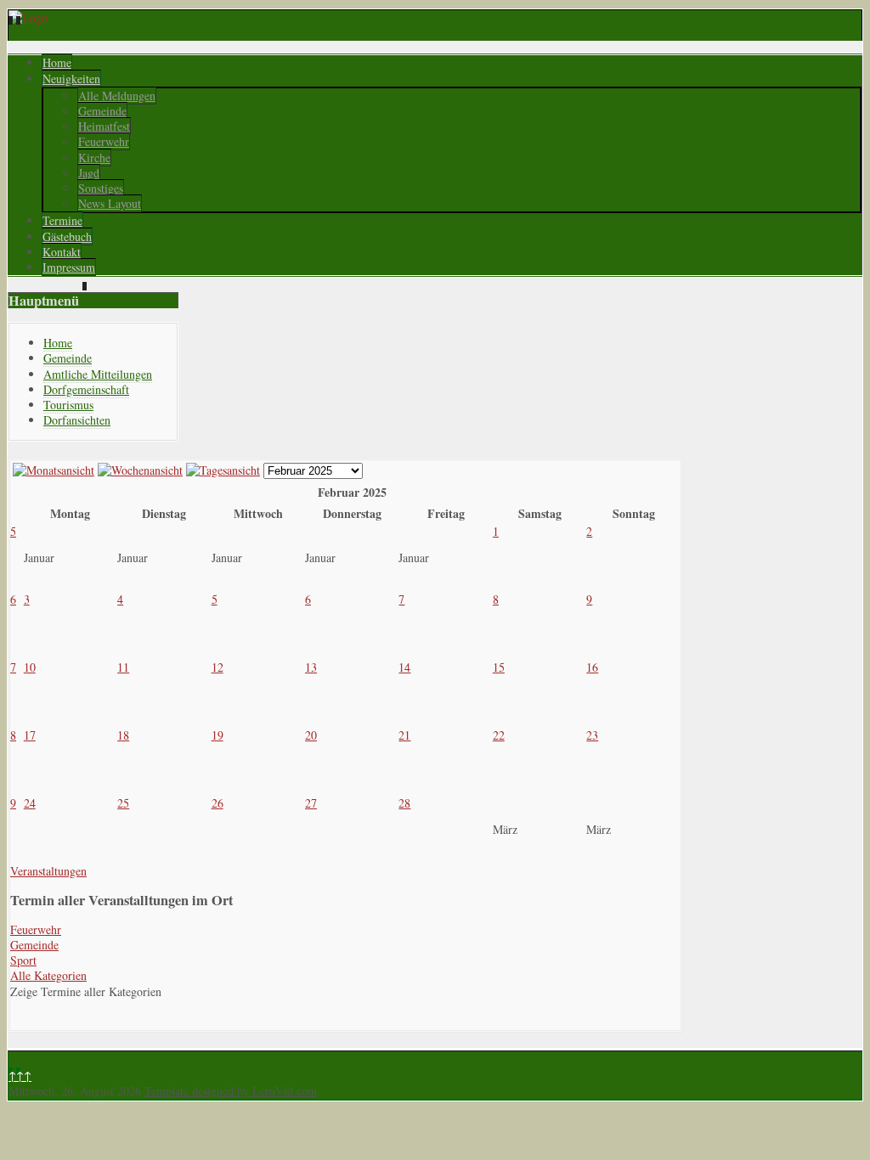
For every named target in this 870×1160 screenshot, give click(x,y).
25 (123, 803)
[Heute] (223, 470)
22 (499, 735)
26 (217, 803)
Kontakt (61, 252)
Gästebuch (67, 236)
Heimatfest (104, 126)
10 (30, 667)
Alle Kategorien (48, 975)
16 (592, 667)
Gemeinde (102, 111)
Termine (62, 220)
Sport (23, 960)
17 (30, 735)
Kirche (94, 157)
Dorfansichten (76, 420)
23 (592, 735)
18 (123, 735)
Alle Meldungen (116, 95)
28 (404, 803)
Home (56, 62)
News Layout (109, 203)
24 (30, 803)
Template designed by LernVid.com (230, 1091)
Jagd (88, 173)
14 (404, 667)
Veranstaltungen (48, 871)
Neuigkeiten (71, 78)
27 (311, 803)
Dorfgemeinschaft (86, 389)
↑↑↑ (19, 1075)
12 (217, 667)
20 (311, 735)
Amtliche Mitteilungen (97, 374)
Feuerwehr (103, 141)
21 (404, 735)
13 (311, 667)
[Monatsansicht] (53, 470)
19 (217, 735)
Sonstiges (100, 188)
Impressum (68, 267)
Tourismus (68, 405)
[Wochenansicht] (140, 470)
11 (123, 667)
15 (499, 667)
